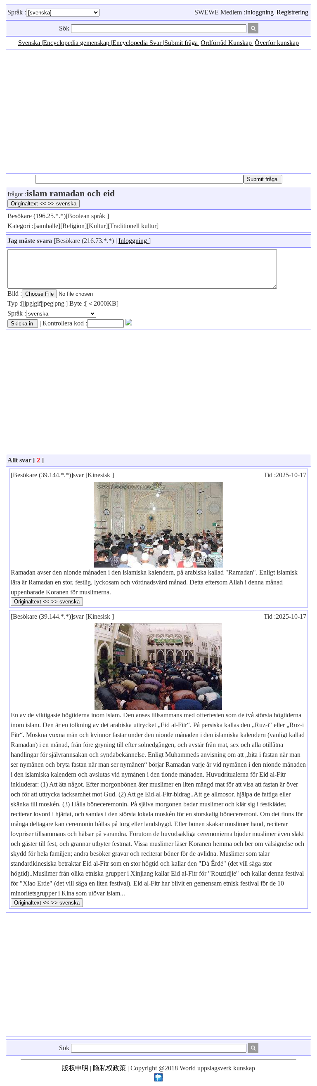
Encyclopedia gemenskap (77, 42)
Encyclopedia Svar (137, 42)
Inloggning (260, 12)
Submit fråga (181, 42)
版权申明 (75, 1068)
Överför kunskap (277, 42)
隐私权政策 (109, 1068)
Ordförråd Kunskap (227, 42)
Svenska (30, 42)
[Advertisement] (158, 111)
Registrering (292, 12)
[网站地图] (158, 1079)
